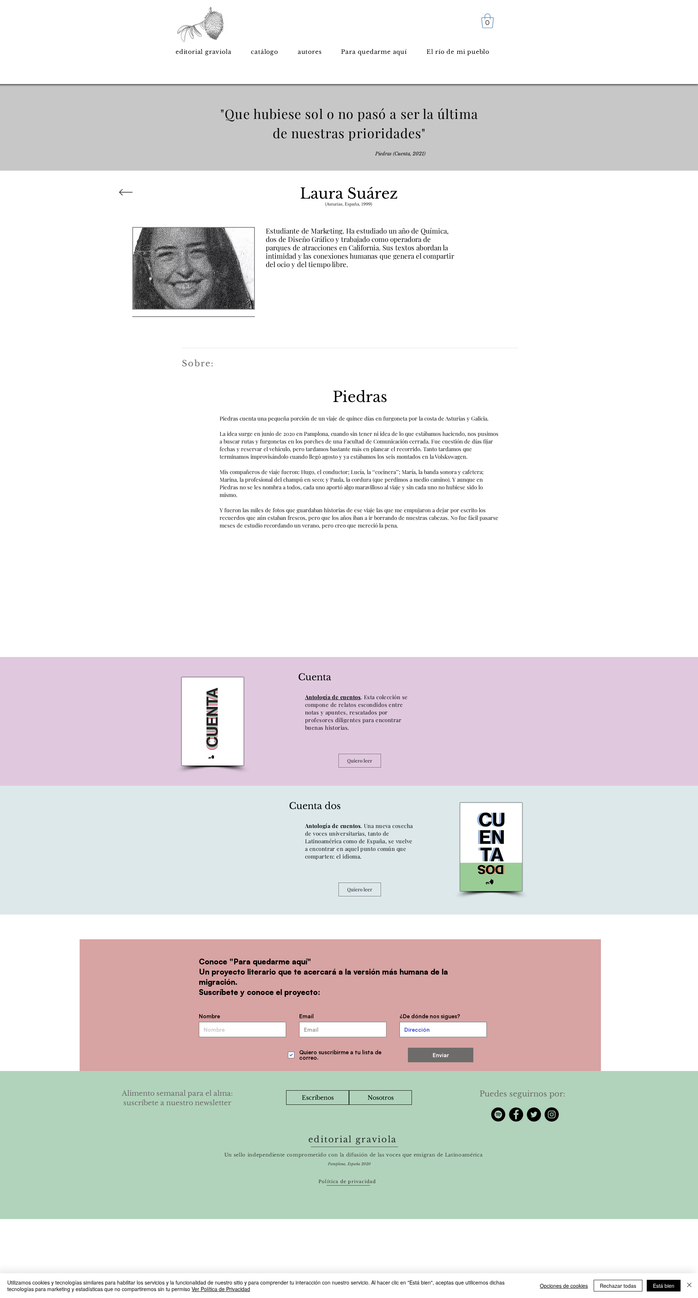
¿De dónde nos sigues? (430, 1016)
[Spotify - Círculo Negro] (498, 1114)
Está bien (663, 1285)
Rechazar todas (618, 1285)
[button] (487, 20)
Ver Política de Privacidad (221, 1289)
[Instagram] (552, 1114)
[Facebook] (516, 1114)
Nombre (209, 1016)
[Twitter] (534, 1114)
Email (306, 1016)
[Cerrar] (689, 1285)
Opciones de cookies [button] (564, 1285)
